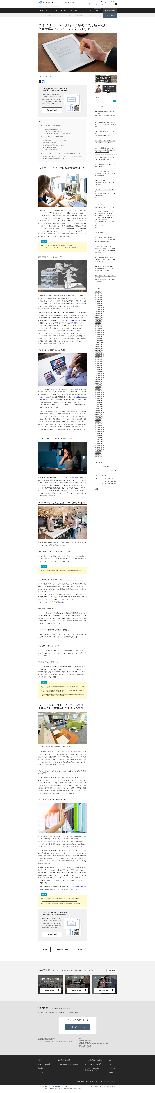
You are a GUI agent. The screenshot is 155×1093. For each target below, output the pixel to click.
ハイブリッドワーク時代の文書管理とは (52, 126)
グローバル (93, 4)
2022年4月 (98, 387)
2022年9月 (98, 379)
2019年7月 (98, 435)
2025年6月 (98, 319)
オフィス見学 (73, 11)
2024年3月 (98, 348)
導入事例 (63, 11)
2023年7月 (98, 360)
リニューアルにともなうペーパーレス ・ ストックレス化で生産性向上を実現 (63, 156)
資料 (91, 11)
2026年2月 (98, 303)
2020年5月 (98, 418)
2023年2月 (98, 369)
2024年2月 (98, 350)
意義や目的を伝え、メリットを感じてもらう (55, 140)
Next (80, 949)
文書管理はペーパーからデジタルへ (53, 129)
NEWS (111, 1072)
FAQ (110, 1064)
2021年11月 (98, 395)
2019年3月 (98, 439)
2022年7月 (98, 383)
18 (99, 481)
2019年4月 (98, 437)
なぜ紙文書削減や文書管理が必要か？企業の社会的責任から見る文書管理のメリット (62, 570)
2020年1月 (98, 426)
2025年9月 (98, 313)
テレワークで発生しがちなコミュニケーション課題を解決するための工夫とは (60, 898)
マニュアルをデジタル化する (51, 147)
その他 (97, 227)
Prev (45, 949)
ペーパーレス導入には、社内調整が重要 (52, 137)
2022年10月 (98, 377)
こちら (62, 602)
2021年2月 (98, 408)
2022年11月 (98, 375)
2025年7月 (98, 317)
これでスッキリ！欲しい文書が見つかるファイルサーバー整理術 (105, 182)
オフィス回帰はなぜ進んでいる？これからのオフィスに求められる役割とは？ (105, 259)
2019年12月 (98, 428)
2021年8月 (98, 400)
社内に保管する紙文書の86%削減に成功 (54, 158)
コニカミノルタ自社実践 (102, 217)
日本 (98, 4)
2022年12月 (98, 373)
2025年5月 (98, 321)
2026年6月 (98, 296)
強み (47, 11)
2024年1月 (98, 352)
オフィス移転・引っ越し (102, 213)
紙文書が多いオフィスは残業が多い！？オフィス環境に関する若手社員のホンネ (61, 248)
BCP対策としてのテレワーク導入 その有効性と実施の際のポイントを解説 (59, 901)
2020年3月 (98, 422)
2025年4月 (98, 323)
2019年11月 (98, 429)
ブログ (98, 11)
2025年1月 (98, 329)
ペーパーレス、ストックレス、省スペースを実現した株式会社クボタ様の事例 (62, 153)
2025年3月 (98, 325)
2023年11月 (98, 356)
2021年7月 (98, 402)
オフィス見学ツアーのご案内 (93, 1060)
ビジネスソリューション (43, 6)
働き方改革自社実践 (64, 1060)
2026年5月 (98, 298)
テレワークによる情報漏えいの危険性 (54, 131)
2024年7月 (98, 340)
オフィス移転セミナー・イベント (104, 208)
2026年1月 (98, 305)
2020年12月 (98, 412)
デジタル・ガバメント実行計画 (68, 320)
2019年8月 (98, 433)
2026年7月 (98, 294)
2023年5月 (98, 364)
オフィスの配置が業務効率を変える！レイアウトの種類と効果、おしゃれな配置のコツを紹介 (105, 150)
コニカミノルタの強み (44, 1064)
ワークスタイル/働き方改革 (103, 212)
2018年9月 (98, 451)
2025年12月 (98, 307)
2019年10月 (98, 431)
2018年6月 (98, 457)
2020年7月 (98, 414)
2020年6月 (98, 416)
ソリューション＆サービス (55, 6)
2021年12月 (98, 393)
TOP (41, 11)
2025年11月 (98, 309)
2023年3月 (98, 367)
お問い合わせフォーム (77, 1027)
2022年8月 (98, 381)
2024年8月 (98, 338)
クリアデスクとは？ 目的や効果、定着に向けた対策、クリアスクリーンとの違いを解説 (105, 268)
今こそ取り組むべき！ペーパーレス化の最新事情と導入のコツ (57, 245)
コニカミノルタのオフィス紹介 (69, 1064)
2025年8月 (98, 315)
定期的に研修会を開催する (51, 149)
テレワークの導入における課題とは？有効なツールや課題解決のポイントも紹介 (61, 903)
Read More (111, 970)
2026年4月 (98, 299)
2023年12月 (98, 354)
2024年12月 (98, 331)
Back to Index (63, 949)
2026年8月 (98, 292)
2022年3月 (98, 389)
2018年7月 (98, 455)
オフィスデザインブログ (49, 15)
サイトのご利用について (45, 1086)
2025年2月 (98, 327)
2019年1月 (98, 443)
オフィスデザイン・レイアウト (104, 215)
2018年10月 (98, 449)
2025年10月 (98, 311)
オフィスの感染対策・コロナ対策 (104, 221)
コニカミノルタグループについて (98, 1086)
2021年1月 (98, 410)
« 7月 (96, 489)
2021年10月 (98, 397)
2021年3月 (98, 406)
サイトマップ (66, 1086)
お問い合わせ (113, 1068)
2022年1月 (98, 391)
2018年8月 (98, 453)
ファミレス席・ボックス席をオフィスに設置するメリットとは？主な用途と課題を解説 (105, 173)
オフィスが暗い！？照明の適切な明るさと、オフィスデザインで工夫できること (105, 124)
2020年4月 (98, 420)
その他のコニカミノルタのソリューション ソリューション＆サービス (96, 1082)
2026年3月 (98, 301)
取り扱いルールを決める (50, 144)
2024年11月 (98, 332)
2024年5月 (98, 344)
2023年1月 (98, 371)
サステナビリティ (112, 1086)
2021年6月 (98, 404)
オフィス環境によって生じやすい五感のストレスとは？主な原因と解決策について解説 (105, 239)
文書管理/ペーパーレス (45, 76)
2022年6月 (98, 385)
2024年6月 (98, 342)
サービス (54, 11)
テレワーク (98, 225)
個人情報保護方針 (57, 1086)
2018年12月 (98, 445)
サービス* (50, 597)
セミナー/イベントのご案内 (93, 1064)
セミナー (83, 11)
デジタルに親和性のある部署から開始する (55, 145)
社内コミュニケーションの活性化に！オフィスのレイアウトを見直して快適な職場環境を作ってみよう (105, 193)
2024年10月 (98, 334)
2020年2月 (98, 424)
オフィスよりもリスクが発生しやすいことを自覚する (57, 133)
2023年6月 (98, 362)
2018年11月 (98, 447)
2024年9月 (98, 336)
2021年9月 (98, 398)
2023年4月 (98, 365)
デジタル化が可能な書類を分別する (53, 142)
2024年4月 (98, 346)
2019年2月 (98, 441)
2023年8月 (98, 358)
